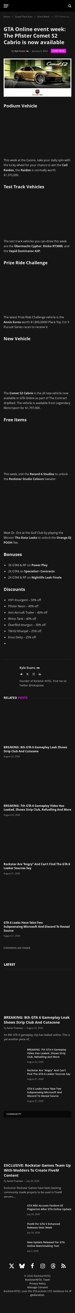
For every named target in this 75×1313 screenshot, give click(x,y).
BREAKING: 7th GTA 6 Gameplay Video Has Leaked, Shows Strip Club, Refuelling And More (37, 808)
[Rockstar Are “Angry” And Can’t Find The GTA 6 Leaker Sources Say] (37, 840)
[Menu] (6, 6)
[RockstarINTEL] (37, 6)
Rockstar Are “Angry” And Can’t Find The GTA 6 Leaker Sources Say (37, 866)
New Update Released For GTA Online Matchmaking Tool (46, 1244)
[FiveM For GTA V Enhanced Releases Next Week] (14, 1229)
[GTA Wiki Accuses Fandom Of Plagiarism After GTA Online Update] (14, 1210)
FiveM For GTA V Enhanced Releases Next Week (43, 1225)
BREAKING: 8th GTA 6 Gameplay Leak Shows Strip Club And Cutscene (35, 749)
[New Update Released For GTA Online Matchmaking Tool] (14, 1247)
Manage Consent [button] (37, 1287)
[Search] (69, 6)
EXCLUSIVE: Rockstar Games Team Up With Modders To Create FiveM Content (37, 1170)
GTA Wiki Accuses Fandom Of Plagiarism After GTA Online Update (49, 1207)
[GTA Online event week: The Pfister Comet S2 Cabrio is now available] (37, 78)
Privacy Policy (37, 1283)
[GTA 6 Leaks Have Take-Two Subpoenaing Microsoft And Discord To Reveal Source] (37, 899)
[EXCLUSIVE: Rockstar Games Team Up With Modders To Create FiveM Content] (37, 1141)
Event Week (58, 50)
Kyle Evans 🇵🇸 (22, 51)
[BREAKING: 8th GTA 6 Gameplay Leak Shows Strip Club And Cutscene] (37, 723)
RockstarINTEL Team (37, 1279)
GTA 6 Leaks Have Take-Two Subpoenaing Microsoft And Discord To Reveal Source (37, 927)
